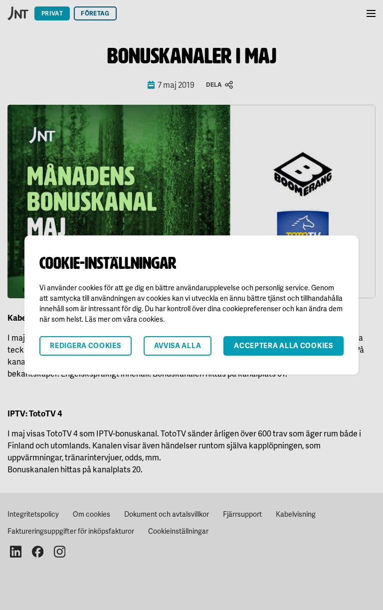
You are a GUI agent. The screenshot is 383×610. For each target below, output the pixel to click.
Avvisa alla (177, 345)
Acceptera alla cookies (283, 345)
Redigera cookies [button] (85, 345)
